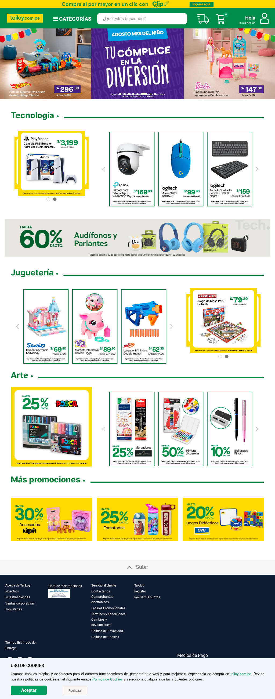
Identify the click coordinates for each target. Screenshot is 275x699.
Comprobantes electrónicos (102, 599)
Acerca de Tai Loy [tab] (17, 585)
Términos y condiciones (108, 614)
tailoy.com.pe (240, 674)
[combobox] (142, 19)
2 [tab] (125, 94)
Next (257, 169)
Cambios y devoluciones (100, 622)
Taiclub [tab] (139, 585)
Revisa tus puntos (147, 597)
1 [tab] (120, 94)
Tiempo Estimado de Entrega (20, 645)
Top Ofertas (13, 609)
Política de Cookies (105, 637)
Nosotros (12, 591)
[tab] (26, 648)
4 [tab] (133, 94)
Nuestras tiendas (17, 597)
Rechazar (75, 691)
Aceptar (29, 690)
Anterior (6, 64)
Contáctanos (100, 591)
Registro (140, 591)
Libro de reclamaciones (65, 586)
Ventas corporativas (20, 603)
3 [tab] (129, 94)
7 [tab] (148, 94)
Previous (104, 169)
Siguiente (269, 64)
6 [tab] (142, 94)
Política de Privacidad (107, 631)
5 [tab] (137, 94)
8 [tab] (155, 94)
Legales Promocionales (108, 608)
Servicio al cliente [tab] (103, 585)
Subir (142, 567)
